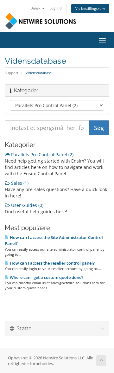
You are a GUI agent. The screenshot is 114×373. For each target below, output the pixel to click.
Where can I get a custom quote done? (46, 277)
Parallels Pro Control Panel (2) (41, 154)
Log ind (55, 8)
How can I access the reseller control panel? (52, 263)
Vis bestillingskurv (90, 8)
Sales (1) (19, 183)
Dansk (35, 8)
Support (11, 72)
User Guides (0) (26, 205)
